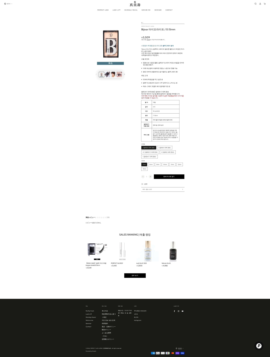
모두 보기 (135, 275)
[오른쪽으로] (124, 75)
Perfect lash (90, 311)
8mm (151, 164)
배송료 (148, 39)
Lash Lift (89, 314)
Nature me (89, 320)
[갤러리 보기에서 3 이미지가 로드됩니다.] (113, 74)
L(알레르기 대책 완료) (149, 156)
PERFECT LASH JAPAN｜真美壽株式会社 (100, 348)
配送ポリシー (106, 330)
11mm (172, 164)
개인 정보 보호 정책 (108, 320)
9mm (158, 164)
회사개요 (105, 311)
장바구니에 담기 (169, 176)
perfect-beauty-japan (147, 26)
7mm (144, 164)
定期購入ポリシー (108, 339)
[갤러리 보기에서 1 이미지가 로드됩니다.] (101, 74)
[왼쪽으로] (96, 75)
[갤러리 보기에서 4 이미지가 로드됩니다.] (119, 74)
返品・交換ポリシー (109, 327)
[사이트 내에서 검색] (255, 4)
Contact (88, 327)
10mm (165, 164)
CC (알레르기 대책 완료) (150, 152)
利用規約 (105, 323)
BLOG (136, 317)
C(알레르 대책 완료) (165, 147)
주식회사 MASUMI (140, 311)
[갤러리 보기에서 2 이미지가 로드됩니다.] (107, 74)
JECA (136, 314)
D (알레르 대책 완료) (167, 152)
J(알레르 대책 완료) (149, 147)
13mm (144, 169)
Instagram (137, 320)
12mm (179, 164)
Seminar (89, 323)
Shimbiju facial (91, 317)
